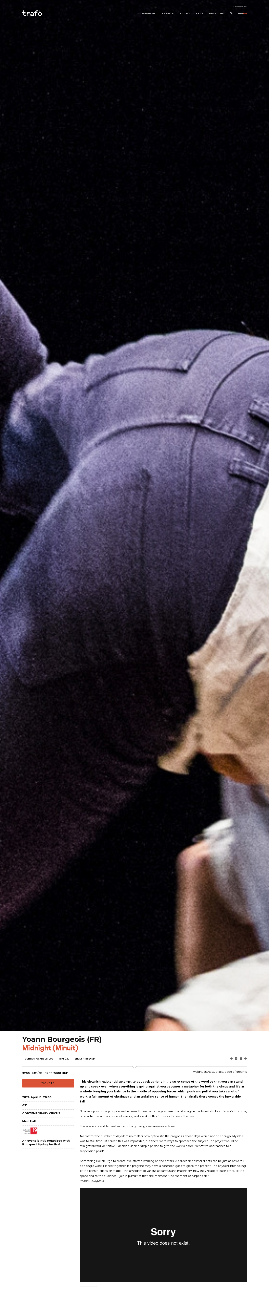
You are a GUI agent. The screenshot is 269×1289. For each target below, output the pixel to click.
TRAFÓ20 (63, 1059)
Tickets (48, 1083)
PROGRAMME (146, 13)
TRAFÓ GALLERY (191, 13)
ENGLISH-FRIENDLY (85, 1059)
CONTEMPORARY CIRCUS (39, 1059)
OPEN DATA (240, 6)
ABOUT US (216, 13)
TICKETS (167, 13)
